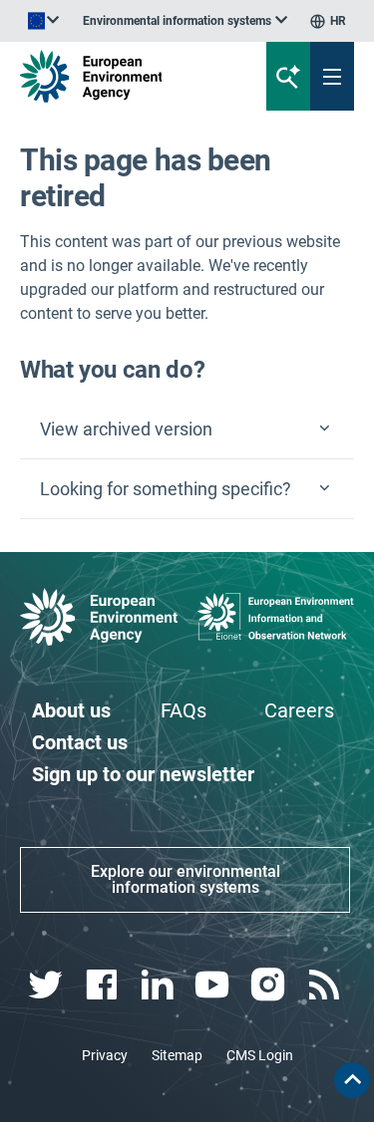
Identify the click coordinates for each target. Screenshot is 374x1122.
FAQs (183, 710)
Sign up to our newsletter (143, 774)
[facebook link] (103, 985)
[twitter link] (47, 985)
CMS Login (259, 1055)
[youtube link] (214, 985)
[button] (187, 429)
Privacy (105, 1055)
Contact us (80, 742)
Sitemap (177, 1055)
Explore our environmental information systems (185, 879)
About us (71, 710)
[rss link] (325, 985)
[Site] (126, 76)
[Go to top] (352, 1080)
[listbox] (185, 21)
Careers (299, 710)
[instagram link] (270, 985)
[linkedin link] (159, 985)
